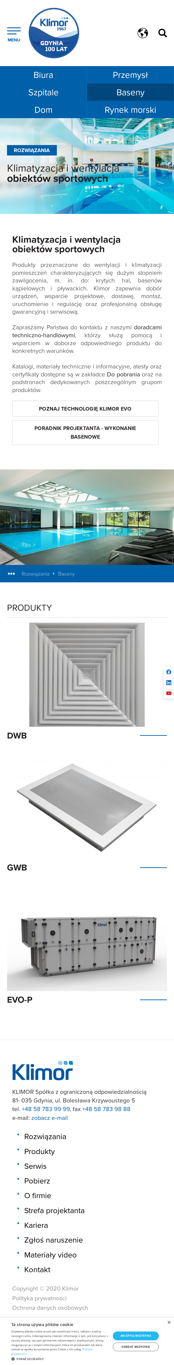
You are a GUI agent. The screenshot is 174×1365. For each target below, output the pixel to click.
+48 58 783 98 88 (106, 1108)
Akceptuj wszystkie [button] (136, 1336)
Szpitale (43, 92)
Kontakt (37, 1269)
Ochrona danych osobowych (50, 1307)
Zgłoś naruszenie (53, 1240)
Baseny (130, 92)
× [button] (169, 1322)
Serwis (35, 1166)
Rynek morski (130, 109)
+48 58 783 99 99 (46, 1108)
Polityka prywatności (39, 1298)
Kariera (36, 1225)
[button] (59, 1359)
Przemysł (130, 75)
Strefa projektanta (54, 1210)
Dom (43, 109)
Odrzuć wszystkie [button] (135, 1347)
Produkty (39, 1151)
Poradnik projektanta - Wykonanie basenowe (85, 432)
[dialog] (87, 1341)
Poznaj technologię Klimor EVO (85, 409)
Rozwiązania (36, 573)
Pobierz (37, 1181)
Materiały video (50, 1255)
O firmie (37, 1195)
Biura (43, 75)
